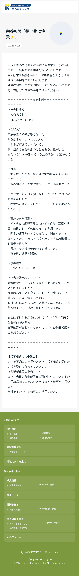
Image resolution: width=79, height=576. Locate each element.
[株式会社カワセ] (18, 7)
